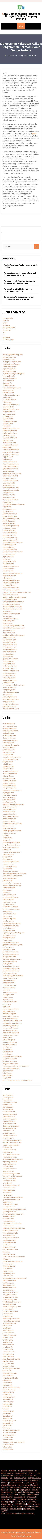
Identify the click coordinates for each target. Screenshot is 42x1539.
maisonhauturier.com (10, 978)
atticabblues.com (9, 904)
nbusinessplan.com (10, 1114)
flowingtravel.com (9, 1181)
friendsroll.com (8, 826)
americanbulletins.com (11, 897)
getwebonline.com (9, 1247)
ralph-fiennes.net (9, 1254)
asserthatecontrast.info (11, 1359)
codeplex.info (7, 838)
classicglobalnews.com (11, 1068)
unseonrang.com (9, 497)
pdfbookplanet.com (10, 514)
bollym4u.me (7, 1418)
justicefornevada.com (10, 480)
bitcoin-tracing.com (10, 1061)
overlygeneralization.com (12, 473)
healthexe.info (8, 1340)
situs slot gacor (32, 1480)
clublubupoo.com (9, 637)
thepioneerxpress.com (11, 1126)
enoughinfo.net (8, 1411)
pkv (4, 332)
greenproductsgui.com (11, 452)
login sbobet (31, 1497)
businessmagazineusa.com (12, 573)
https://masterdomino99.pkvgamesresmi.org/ (17, 1513)
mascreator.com (8, 980)
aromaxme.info (8, 1356)
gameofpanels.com (10, 1212)
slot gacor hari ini (34, 1478)
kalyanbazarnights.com (11, 1173)
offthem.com (7, 1105)
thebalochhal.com (9, 738)
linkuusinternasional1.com (12, 823)
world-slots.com (8, 392)
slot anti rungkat (20, 1478)
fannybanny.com (9, 663)
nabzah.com (7, 1192)
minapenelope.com (10, 788)
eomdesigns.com (9, 554)
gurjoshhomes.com (10, 807)
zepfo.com (6, 1006)
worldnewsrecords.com (11, 583)
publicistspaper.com (10, 1044)
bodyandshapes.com (10, 1063)
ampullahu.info (8, 1354)
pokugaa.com (8, 694)
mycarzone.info (8, 564)
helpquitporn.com (9, 956)
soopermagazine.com (10, 1025)
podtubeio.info (8, 1376)
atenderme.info (8, 1361)
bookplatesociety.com (11, 816)
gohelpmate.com (9, 1221)
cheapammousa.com (10, 871)
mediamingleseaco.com (11, 1318)
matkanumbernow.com (11, 1154)
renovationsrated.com (11, 1033)
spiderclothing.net (9, 828)
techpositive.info (9, 495)
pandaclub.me (8, 1423)
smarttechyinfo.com (10, 431)
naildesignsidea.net (10, 878)
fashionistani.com (9, 935)
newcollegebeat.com (10, 771)
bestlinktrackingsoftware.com (13, 635)
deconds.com (7, 1075)
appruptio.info (8, 1449)
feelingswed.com (9, 937)
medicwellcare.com (9, 576)
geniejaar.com (8, 416)
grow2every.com (9, 949)
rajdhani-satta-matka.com (12, 1223)
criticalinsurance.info (10, 1204)
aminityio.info (8, 1347)
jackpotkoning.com (10, 668)
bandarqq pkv (15, 1487)
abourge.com (7, 890)
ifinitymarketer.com (10, 666)
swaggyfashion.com (10, 1295)
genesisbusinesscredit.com (12, 1261)
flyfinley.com (7, 402)
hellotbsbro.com (9, 485)
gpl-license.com (8, 947)
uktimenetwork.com (10, 726)
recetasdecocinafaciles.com (12, 876)
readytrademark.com (10, 1030)
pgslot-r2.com (8, 999)
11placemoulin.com (10, 421)
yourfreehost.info (9, 802)
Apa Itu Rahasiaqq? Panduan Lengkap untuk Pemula (20, 266)
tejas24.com (7, 1328)
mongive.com (7, 1195)
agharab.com (7, 869)
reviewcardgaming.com (11, 590)
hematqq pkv (6, 1501)
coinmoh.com (7, 911)
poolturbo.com (8, 1330)
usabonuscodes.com (10, 1018)
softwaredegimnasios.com (12, 1023)
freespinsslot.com (9, 442)
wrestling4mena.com (10, 1231)
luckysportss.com (9, 675)
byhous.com (7, 1428)
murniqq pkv (32, 1499)
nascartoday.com (9, 987)
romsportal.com (8, 701)
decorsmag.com (8, 1138)
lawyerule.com (8, 1316)
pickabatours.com (9, 371)
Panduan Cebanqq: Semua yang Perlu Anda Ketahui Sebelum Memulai (20, 274)
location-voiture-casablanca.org (14, 597)
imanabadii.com (8, 1444)
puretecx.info (7, 1342)
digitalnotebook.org (10, 433)
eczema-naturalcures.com (12, 852)
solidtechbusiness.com (11, 587)
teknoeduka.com (9, 1011)
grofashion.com (8, 682)
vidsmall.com (7, 578)
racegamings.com (9, 690)
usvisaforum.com (9, 778)
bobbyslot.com (8, 419)
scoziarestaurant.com (10, 1035)
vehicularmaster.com (10, 740)
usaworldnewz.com (10, 728)
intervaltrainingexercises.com (13, 625)
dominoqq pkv (8, 318)
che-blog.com (7, 397)
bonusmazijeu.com (9, 640)
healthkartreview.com (10, 954)
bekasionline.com (9, 1112)
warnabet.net (7, 1416)
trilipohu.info (7, 1447)
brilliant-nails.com (9, 1304)
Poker (34, 55)
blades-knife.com (9, 523)
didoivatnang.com (9, 918)
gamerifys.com (8, 1097)
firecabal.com (7, 940)
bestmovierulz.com (9, 781)
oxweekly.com (8, 1276)
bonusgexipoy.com (9, 647)
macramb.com (8, 1271)
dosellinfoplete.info (10, 1373)
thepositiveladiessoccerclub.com (14, 873)
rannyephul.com (8, 1290)
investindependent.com (11, 971)
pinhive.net (7, 1414)
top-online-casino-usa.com (12, 1176)
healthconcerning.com (11, 454)
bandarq (18, 1492)
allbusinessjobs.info (10, 366)
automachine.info (9, 535)
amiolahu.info (8, 1349)
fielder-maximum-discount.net (14, 1257)
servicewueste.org (9, 1150)
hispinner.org (8, 1202)
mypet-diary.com (9, 1273)
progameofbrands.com (11, 1145)
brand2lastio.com (9, 1235)
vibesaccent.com (8, 743)
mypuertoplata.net (9, 1124)
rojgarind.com (8, 457)
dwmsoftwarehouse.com (12, 923)
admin (12, 55)
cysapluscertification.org (11, 1387)
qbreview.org (7, 1147)
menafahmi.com (8, 983)
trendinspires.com (9, 1288)
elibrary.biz (7, 850)
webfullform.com (9, 1133)
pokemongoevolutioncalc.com (14, 685)
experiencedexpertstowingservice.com (17, 592)
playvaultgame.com (10, 697)
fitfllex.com (6, 1259)
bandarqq (6, 325)
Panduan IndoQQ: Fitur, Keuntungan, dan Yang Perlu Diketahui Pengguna (19, 282)
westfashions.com (9, 1280)
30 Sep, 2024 (23, 55)
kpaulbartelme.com (10, 599)
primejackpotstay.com (11, 692)
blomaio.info (7, 1371)
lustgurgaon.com (9, 414)
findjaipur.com (8, 762)
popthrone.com (8, 390)
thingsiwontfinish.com (11, 709)
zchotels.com (7, 1004)
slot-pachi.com (8, 440)
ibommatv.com (8, 1107)
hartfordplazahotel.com (11, 1430)
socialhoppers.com (9, 1240)
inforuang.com (8, 1264)
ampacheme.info (9, 1352)
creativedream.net (9, 1242)
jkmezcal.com (7, 623)
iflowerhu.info (8, 1440)
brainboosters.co (9, 747)
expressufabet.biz (9, 1121)
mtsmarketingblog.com (11, 1321)
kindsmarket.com (9, 1266)
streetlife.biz (7, 1406)
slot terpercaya (30, 1475)
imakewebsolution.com (11, 395)
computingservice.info (11, 490)
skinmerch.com (8, 776)
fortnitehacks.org (9, 1390)
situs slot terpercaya (18, 1480)
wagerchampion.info (10, 540)
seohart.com (7, 1037)
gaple (34, 133)
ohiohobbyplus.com (10, 795)
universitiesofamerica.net (12, 1143)
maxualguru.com (9, 435)
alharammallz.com (9, 895)
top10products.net (9, 369)
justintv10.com (8, 1314)
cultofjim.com (7, 764)
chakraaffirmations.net (11, 409)
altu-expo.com (8, 859)
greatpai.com (7, 880)
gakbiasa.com (8, 1437)
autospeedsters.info (10, 537)
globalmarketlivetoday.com (12, 945)
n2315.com (6, 1245)
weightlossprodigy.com (11, 428)
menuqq (4, 1471)
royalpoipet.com (8, 630)
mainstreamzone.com (10, 466)
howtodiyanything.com (11, 966)
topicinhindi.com (9, 359)
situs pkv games (21, 1473)
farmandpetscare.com (11, 488)
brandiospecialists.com (11, 1185)
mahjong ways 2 (29, 1509)
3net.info (6, 835)
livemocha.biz (7, 1404)
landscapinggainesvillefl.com (13, 976)
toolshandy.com (8, 1283)
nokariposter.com (9, 1207)
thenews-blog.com (9, 1014)
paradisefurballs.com (10, 445)
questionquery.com (10, 1299)
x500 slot (5, 1480)
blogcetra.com (8, 502)
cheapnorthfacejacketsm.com (13, 804)
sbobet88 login (32, 1494)
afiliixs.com (6, 892)
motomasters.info (9, 561)
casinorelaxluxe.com (10, 649)
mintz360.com (8, 423)
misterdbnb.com (8, 621)
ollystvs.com (7, 507)
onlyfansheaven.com (10, 1250)
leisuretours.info (9, 483)
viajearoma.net (8, 864)
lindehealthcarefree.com (11, 364)
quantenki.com (8, 571)
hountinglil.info (8, 407)
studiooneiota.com (9, 528)
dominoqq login (8, 339)
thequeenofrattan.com (11, 518)
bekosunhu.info (8, 1366)
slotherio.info (8, 1385)
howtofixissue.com (9, 1128)
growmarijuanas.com (10, 469)
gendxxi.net (7, 559)
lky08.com (6, 1252)
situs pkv (35, 1490)
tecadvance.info (8, 1345)
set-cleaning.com (9, 1040)
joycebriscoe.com (9, 752)
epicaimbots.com (9, 928)
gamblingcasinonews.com (12, 1140)
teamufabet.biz (8, 1131)
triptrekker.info (8, 556)
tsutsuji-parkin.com (10, 866)
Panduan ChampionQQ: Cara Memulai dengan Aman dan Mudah (18, 290)
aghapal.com (7, 857)
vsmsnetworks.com (10, 1102)
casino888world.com (10, 618)
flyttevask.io (7, 1425)
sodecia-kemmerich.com (11, 614)
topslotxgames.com (10, 1162)
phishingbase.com (9, 687)
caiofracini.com (8, 492)
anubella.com (7, 1054)
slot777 (4, 1511)
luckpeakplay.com (9, 678)
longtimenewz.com (9, 673)
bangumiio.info (8, 1364)
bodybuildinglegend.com (12, 1302)
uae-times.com (8, 1095)
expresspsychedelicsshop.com (14, 933)
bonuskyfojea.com (9, 642)
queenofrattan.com (10, 516)
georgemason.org (9, 357)
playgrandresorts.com (11, 699)
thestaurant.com (9, 633)
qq (3, 335)
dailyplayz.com (8, 656)
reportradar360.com (10, 1292)
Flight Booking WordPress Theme (27, 1532)
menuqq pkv (22, 1499)
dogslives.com (8, 511)
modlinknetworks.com (11, 671)
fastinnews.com (8, 661)
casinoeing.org (8, 1402)
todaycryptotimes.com (11, 1016)
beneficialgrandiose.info (11, 1368)
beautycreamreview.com (11, 909)
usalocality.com (8, 733)
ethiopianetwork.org (10, 476)
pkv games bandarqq (25, 1471)
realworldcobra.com (10, 533)
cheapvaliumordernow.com (12, 609)
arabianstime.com (9, 902)
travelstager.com (9, 1285)
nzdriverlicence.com (10, 992)
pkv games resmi (9, 328)
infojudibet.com (8, 381)
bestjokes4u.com (9, 411)
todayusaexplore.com (10, 731)
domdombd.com (8, 654)
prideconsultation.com (11, 404)
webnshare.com (8, 471)
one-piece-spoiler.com (11, 526)
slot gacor (19, 1475)
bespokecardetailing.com (12, 845)
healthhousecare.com (10, 952)
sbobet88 (4, 1478)
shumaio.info (7, 1383)
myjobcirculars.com (10, 1157)
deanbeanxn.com (9, 385)
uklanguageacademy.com (12, 362)
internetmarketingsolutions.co (14, 504)
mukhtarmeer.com (9, 985)
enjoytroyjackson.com (11, 926)
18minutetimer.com (10, 461)
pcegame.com (8, 997)
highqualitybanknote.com (12, 959)
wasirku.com (7, 1326)
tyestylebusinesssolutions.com (14, 628)
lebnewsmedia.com (9, 819)
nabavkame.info (8, 1435)
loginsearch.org (8, 1392)
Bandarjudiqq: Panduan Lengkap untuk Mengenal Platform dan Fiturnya (19, 298)
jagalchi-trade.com (9, 783)
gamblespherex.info (10, 549)
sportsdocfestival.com (11, 704)
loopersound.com (9, 785)
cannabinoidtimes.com (11, 450)
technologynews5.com (11, 1009)
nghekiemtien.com (9, 1323)
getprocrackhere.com (10, 659)
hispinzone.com (8, 1171)
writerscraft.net (8, 1226)
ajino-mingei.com (9, 800)
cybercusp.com (8, 1071)
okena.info (6, 840)
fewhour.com (7, 459)
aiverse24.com (8, 1052)
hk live (5, 323)
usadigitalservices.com (11, 1238)
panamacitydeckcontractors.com (14, 1278)
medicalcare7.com (9, 1188)
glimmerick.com (8, 766)
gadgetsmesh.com (9, 478)
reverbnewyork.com (10, 773)
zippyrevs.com (8, 1152)
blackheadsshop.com (10, 595)
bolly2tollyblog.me (9, 1421)
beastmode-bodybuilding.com (13, 373)
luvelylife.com (7, 1269)
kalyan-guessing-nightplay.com (14, 1209)
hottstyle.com (8, 964)
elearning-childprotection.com (14, 1228)
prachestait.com (8, 1333)
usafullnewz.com (9, 724)
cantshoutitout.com (10, 1119)
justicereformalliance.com (12, 790)
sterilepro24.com (9, 585)
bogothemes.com (9, 797)
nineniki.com (7, 1183)
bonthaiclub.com (9, 812)
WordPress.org (25, 1536)
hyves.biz (6, 1409)
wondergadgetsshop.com (12, 831)
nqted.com (6, 990)
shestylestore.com (9, 706)
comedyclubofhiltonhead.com (13, 602)
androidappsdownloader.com (13, 1214)
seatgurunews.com (10, 833)
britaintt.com (7, 1073)
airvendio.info (8, 1337)
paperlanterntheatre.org (12, 883)
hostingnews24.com (10, 961)
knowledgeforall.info (10, 1233)
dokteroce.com (8, 1309)
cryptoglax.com (8, 792)
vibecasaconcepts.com (11, 566)
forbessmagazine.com (11, 942)
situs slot (6, 320)
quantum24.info (8, 568)
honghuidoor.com (9, 1178)
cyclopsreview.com (9, 914)
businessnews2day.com (11, 580)
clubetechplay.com (9, 652)
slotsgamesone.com (10, 1169)
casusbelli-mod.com (10, 814)
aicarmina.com (8, 754)
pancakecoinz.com (9, 400)
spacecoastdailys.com (10, 1028)
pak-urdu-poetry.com (10, 499)
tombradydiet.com (9, 809)
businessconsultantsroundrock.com (16, 1066)
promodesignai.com (10, 1042)
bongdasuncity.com (10, 438)
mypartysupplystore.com (12, 757)
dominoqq (12, 1471)
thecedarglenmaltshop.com (13, 354)
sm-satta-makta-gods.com (12, 1021)
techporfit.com (8, 1109)
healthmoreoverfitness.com (13, 1159)
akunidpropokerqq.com (11, 842)
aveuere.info (7, 447)
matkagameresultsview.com (13, 1197)
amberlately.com (9, 750)
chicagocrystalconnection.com (13, 1442)
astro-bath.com (8, 854)
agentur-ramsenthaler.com (12, 552)
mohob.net (7, 426)
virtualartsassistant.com (11, 604)
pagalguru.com (8, 995)
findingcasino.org (9, 530)
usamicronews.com (10, 680)
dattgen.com (7, 916)
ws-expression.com (10, 1002)
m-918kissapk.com (9, 1433)
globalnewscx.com (9, 509)
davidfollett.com (8, 769)
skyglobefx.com (8, 547)
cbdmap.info (7, 383)
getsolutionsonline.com (11, 1200)
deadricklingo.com (9, 545)
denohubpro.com (9, 521)
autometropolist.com (10, 907)
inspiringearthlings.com (11, 968)
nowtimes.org (8, 1399)
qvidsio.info (7, 1380)
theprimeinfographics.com (12, 606)
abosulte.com (7, 1049)
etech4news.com (9, 930)
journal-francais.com (10, 1311)
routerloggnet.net (9, 1164)
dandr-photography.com (12, 1307)
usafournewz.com (9, 735)
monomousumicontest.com (13, 542)
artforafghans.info (9, 1335)
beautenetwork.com (10, 1059)
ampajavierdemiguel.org (11, 745)
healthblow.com (8, 1219)
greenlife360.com (9, 1116)
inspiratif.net (7, 1100)
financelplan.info (9, 376)
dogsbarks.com (8, 921)
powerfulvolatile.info (10, 1378)
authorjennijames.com (11, 861)
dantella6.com (8, 1166)
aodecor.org (7, 1395)
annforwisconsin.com (10, 759)
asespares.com (8, 899)
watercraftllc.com (9, 888)
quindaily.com (8, 1047)
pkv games (7, 330)
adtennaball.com (9, 1190)
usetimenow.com (9, 1216)
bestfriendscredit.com (10, 847)
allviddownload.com (10, 1135)
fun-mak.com (7, 616)
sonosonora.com (9, 821)
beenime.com (7, 611)
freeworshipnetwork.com (12, 885)
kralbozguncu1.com (10, 973)
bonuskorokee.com (10, 644)
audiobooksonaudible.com (12, 1056)
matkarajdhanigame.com (12, 388)
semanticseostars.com (11, 464)
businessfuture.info (10, 378)
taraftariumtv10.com (10, 1297)
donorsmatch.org (9, 1397)
